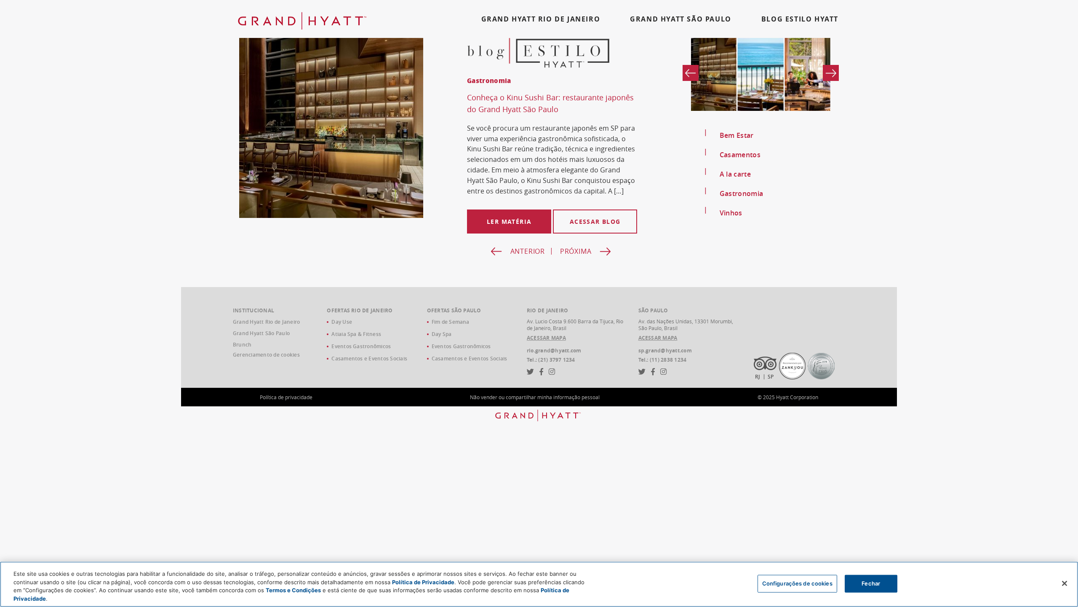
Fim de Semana (451, 321)
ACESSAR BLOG (595, 222)
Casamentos (740, 154)
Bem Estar (737, 135)
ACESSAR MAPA (546, 338)
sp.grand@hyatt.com (665, 350)
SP (771, 376)
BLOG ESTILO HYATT (799, 19)
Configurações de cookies (797, 583)
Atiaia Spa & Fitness (356, 334)
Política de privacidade (286, 397)
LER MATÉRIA (509, 222)
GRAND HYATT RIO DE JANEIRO (540, 19)
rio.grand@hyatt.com (554, 350)
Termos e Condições (293, 590)
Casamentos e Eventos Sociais (369, 358)
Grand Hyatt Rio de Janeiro (266, 321)
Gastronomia (741, 193)
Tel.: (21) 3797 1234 (551, 360)
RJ (757, 376)
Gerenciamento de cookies (266, 354)
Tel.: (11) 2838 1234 (662, 360)
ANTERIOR (527, 251)
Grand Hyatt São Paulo (261, 333)
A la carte (735, 174)
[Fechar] (1064, 583)
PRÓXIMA (576, 251)
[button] (831, 73)
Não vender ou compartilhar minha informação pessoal (535, 397)
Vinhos (731, 213)
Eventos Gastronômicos (361, 346)
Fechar (871, 583)
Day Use (341, 321)
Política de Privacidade (423, 581)
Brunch (242, 344)
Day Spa (442, 334)
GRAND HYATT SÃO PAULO (680, 19)
